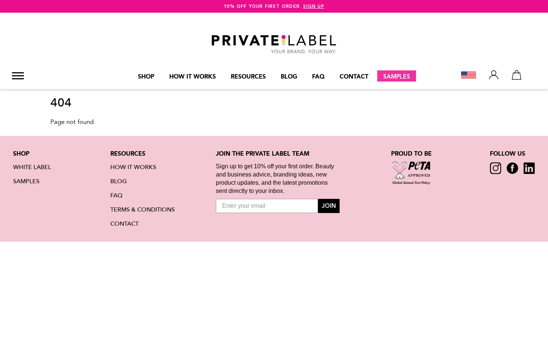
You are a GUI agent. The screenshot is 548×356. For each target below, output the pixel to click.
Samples (396, 77)
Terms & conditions (142, 210)
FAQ (318, 77)
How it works (192, 77)
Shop (146, 77)
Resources (248, 77)
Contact (354, 77)
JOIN (329, 206)
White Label (32, 167)
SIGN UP (313, 6)
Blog (289, 77)
